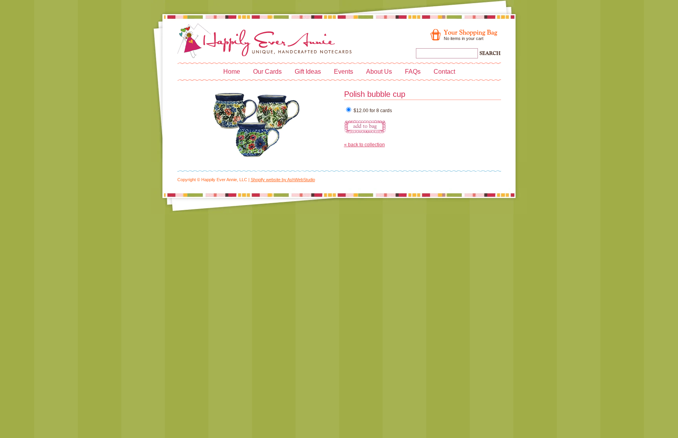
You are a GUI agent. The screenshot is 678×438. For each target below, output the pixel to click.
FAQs (413, 71)
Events (343, 71)
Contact (444, 71)
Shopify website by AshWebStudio (283, 179)
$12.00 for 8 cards (372, 110)
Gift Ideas (308, 71)
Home (231, 71)
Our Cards (267, 71)
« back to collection (364, 144)
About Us (379, 71)
